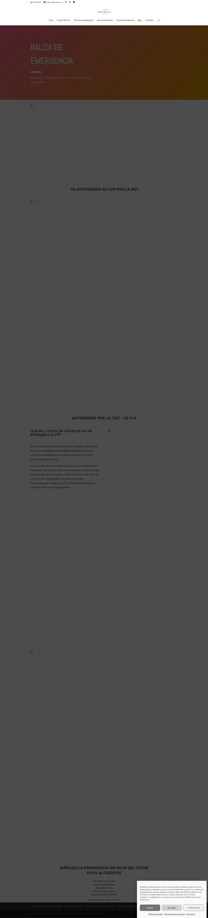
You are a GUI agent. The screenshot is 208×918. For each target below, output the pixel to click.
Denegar (172, 907)
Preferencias (194, 907)
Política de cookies (155, 914)
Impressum (190, 914)
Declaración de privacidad (174, 914)
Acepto (150, 907)
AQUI (188, 897)
